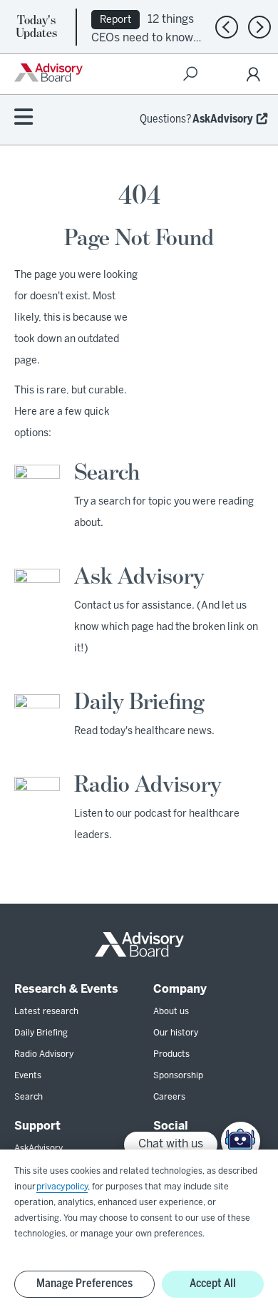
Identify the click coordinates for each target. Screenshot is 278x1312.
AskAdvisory (222, 119)
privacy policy (62, 1187)
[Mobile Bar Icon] (23, 118)
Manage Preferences (84, 1284)
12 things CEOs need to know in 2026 (142, 36)
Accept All (213, 1284)
